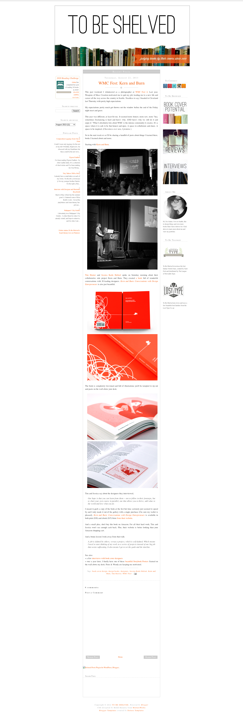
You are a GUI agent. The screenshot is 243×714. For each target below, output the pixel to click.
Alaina (74, 82)
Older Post (150, 657)
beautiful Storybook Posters (136, 561)
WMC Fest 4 (141, 91)
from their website (124, 518)
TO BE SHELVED (120, 705)
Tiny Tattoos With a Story (71, 173)
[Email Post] (135, 573)
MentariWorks (139, 707)
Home (120, 657)
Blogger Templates (107, 710)
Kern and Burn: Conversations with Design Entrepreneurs (119, 515)
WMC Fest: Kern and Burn (121, 83)
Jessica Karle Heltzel (111, 274)
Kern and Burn (102, 144)
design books (114, 571)
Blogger (144, 705)
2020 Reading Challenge (68, 78)
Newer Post (92, 657)
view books (75, 97)
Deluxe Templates (136, 710)
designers (125, 571)
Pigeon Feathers (74, 157)
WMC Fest (127, 573)
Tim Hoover (90, 274)
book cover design (99, 571)
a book (139, 278)
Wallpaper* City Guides (72, 210)
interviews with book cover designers (107, 558)
